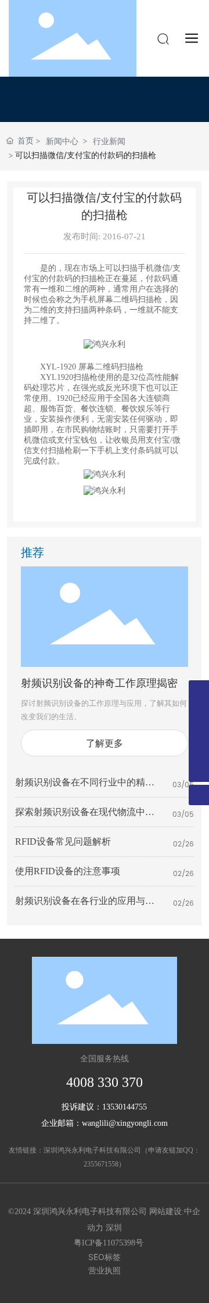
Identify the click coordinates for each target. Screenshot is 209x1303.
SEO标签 (104, 1257)
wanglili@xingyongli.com (125, 1123)
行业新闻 (109, 141)
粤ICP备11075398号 (108, 1243)
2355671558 (101, 1164)
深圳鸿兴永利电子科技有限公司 (92, 1150)
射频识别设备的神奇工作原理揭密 (99, 683)
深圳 (114, 1227)
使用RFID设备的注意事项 (67, 871)
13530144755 (124, 1107)
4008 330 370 (104, 1082)
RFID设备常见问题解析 (63, 841)
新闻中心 (62, 141)
